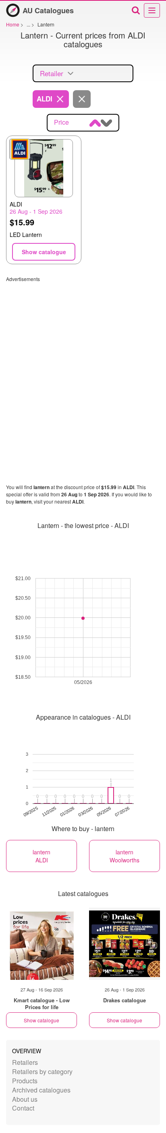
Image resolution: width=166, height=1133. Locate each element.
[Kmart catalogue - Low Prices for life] (41, 944)
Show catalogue (41, 1020)
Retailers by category (42, 1071)
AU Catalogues (48, 10)
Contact (23, 1108)
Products (24, 1080)
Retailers (25, 1062)
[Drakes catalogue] (124, 944)
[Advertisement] (83, 364)
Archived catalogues (41, 1090)
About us (24, 1099)
